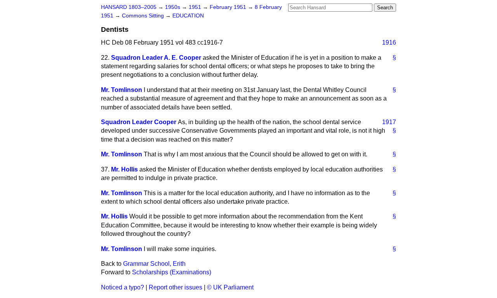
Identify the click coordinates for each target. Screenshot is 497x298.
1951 (196, 7)
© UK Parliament (230, 287)
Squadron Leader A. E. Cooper (156, 57)
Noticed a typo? (122, 287)
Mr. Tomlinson (121, 90)
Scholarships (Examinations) (171, 272)
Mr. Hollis (124, 169)
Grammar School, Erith (154, 263)
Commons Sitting (143, 16)
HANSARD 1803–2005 (128, 7)
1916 (389, 42)
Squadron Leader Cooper (138, 122)
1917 (389, 122)
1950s (173, 7)
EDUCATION (188, 16)
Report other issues (175, 287)
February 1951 (229, 7)
